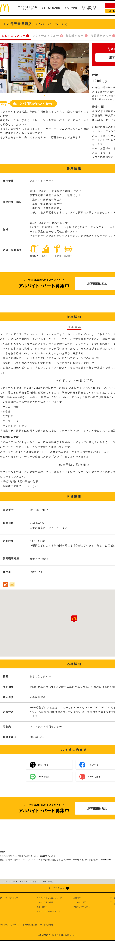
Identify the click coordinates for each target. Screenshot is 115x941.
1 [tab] (44, 95)
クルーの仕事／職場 (50, 8)
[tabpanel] (44, 68)
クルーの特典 (71, 8)
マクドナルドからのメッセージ (27, 8)
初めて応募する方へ (81, 907)
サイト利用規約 (46, 925)
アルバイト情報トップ (9, 898)
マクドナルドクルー (45, 35)
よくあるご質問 (79, 902)
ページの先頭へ (56, 888)
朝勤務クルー (75, 35)
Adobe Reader (105, 860)
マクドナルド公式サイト (10, 925)
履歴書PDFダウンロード (49, 856)
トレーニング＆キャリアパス (89, 8)
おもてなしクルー (13, 35)
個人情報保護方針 (30, 925)
